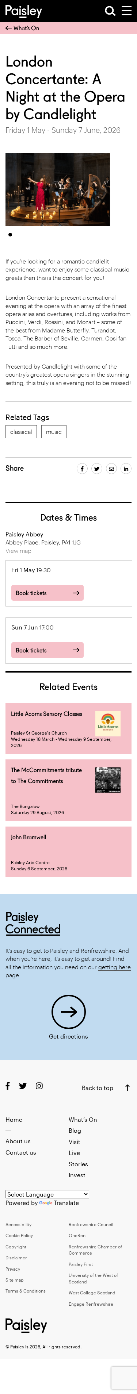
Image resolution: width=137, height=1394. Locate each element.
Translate (66, 1202)
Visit (74, 1141)
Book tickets (31, 593)
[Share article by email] (111, 468)
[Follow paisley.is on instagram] (39, 1085)
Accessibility (18, 1224)
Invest (77, 1174)
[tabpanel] (58, 189)
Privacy (12, 1268)
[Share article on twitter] (96, 468)
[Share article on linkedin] (126, 468)
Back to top (97, 1087)
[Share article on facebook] (82, 468)
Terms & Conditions (25, 1290)
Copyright (15, 1246)
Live (74, 1152)
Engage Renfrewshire (91, 1303)
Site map (14, 1279)
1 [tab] (10, 234)
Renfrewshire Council (91, 1224)
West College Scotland (92, 1292)
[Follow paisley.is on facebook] (7, 1085)
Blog (75, 1130)
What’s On (26, 28)
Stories (78, 1163)
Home (13, 1119)
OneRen (77, 1235)
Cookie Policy (19, 1235)
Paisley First (81, 1264)
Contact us (20, 1152)
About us (18, 1140)
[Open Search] (110, 11)
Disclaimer (16, 1257)
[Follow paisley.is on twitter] (23, 1085)
